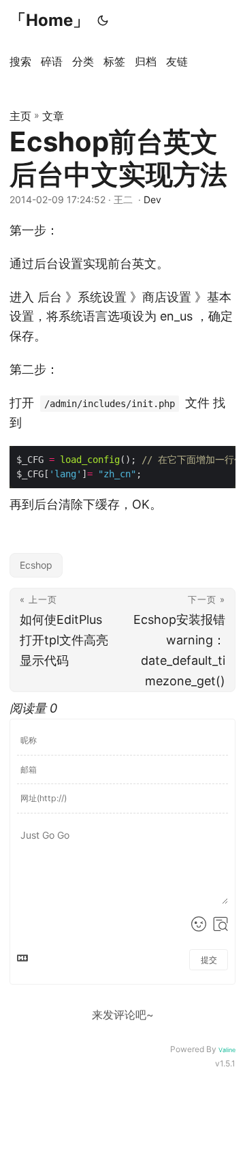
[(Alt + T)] (103, 20)
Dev (152, 199)
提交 (209, 960)
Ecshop (36, 565)
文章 (53, 116)
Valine (226, 1049)
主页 (20, 116)
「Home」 (49, 20)
